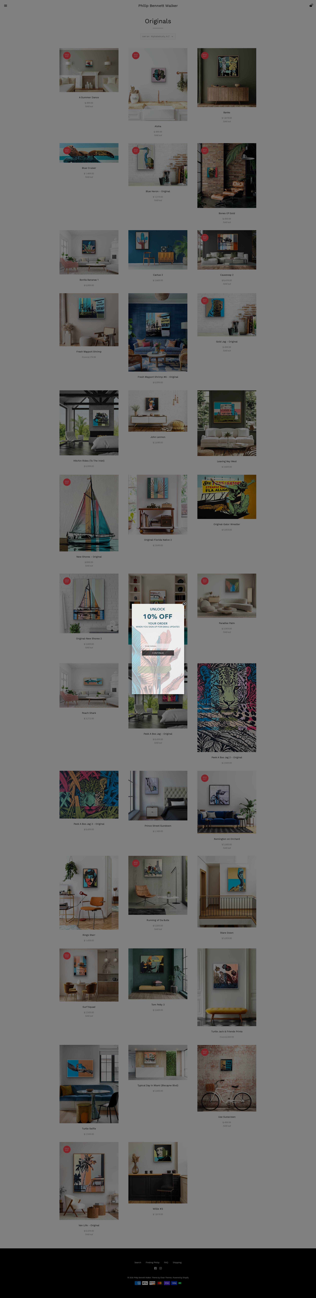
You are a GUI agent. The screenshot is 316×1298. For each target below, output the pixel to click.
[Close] (184, 604)
